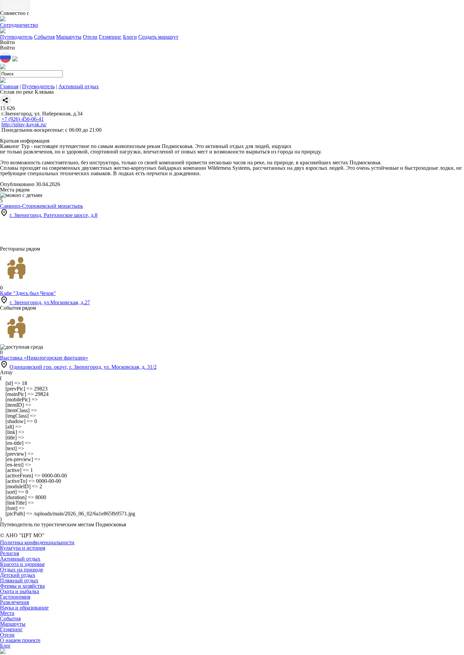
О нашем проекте (20, 640)
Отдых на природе (21, 569)
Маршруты (69, 37)
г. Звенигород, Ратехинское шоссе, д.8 (53, 215)
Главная (9, 86)
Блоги (130, 37)
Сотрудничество (19, 25)
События (44, 37)
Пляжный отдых (19, 580)
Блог (5, 646)
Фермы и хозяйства (22, 586)
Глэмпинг (110, 37)
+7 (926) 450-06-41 (22, 119)
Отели (90, 37)
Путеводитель (16, 37)
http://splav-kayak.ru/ (24, 124)
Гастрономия (15, 597)
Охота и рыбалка (19, 591)
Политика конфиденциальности (37, 542)
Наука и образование (24, 608)
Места (7, 613)
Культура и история (22, 548)
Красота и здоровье (22, 564)
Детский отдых (17, 575)
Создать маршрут (158, 37)
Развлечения (14, 602)
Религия (9, 553)
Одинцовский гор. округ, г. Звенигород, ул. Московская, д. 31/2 (83, 367)
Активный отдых (78, 86)
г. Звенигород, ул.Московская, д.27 (50, 302)
